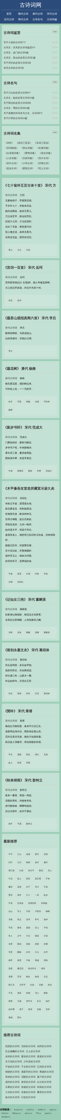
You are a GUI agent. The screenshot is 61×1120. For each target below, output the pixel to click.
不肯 (48, 878)
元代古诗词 (9, 19)
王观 (19, 1001)
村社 (28, 693)
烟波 (37, 936)
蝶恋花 (20, 968)
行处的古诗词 (28, 1097)
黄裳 (10, 1001)
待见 (10, 300)
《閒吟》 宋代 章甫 (18, 711)
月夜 (10, 919)
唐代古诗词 (38, 14)
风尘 (19, 919)
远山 (10, 911)
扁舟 (46, 862)
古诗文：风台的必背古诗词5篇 (20, 57)
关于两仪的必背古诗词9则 (17, 103)
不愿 (19, 824)
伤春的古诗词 (28, 1092)
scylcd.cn (30, 1109)
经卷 (37, 574)
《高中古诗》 (43, 158)
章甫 (28, 763)
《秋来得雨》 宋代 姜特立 (23, 780)
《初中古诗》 (11, 163)
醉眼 (19, 952)
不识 (10, 878)
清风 (46, 960)
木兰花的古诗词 (13, 1061)
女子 (28, 887)
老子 (21, 1009)
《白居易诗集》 (12, 153)
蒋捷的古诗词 (46, 1072)
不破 (10, 574)
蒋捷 (37, 960)
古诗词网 (30, 5)
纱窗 (46, 944)
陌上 (19, 878)
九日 (19, 862)
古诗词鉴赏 (52, 19)
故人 (10, 763)
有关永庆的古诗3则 (14, 68)
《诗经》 (9, 143)
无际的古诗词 (28, 1046)
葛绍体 (47, 693)
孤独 (28, 927)
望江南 (11, 870)
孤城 (10, 1017)
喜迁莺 (38, 878)
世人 (10, 936)
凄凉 (19, 993)
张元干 (31, 870)
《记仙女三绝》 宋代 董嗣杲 (25, 599)
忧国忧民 (32, 903)
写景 (19, 401)
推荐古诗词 (12, 1035)
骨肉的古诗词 (12, 1077)
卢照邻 (38, 911)
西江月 (11, 985)
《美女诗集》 (46, 153)
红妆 (32, 985)
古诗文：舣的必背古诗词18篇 (19, 98)
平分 (10, 754)
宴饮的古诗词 (28, 1056)
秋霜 (19, 763)
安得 (48, 1009)
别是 (10, 968)
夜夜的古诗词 (44, 1056)
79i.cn (38, 1113)
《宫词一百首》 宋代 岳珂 (23, 267)
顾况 (19, 944)
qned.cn (48, 1113)
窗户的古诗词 (44, 1077)
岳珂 (19, 300)
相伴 (46, 919)
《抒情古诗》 (43, 163)
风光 (50, 985)
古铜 (10, 582)
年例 (10, 471)
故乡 (46, 895)
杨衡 (10, 410)
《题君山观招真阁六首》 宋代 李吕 (30, 318)
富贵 (28, 878)
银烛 (28, 862)
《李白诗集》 (27, 148)
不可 (10, 854)
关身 (46, 574)
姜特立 (29, 824)
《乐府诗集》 (27, 158)
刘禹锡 (44, 903)
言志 (46, 976)
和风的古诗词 (44, 1087)
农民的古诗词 (44, 1046)
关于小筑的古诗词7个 (15, 42)
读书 (28, 919)
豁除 (30, 471)
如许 (37, 862)
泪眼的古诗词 (28, 1077)
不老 (28, 911)
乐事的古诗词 (12, 1087)
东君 (10, 944)
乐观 (37, 401)
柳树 (48, 911)
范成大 (49, 471)
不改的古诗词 (12, 1066)
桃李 (10, 960)
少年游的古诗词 (32, 1061)
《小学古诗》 (27, 163)
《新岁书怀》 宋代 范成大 (23, 427)
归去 (10, 693)
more (55, 31)
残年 (10, 824)
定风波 (20, 903)
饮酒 (28, 993)
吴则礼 (20, 582)
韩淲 (30, 1009)
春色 (19, 927)
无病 (46, 754)
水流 (46, 936)
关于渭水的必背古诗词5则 (17, 63)
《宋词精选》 (11, 148)
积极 (28, 401)
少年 (19, 936)
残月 (48, 1001)
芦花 (10, 903)
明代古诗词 (23, 19)
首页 (9, 13)
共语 (37, 693)
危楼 (37, 632)
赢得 (10, 887)
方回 (28, 250)
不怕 (46, 927)
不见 (10, 993)
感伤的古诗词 (12, 1082)
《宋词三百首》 (42, 143)
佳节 (46, 952)
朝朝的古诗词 (12, 1072)
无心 (37, 993)
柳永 (28, 976)
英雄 (28, 944)
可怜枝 (47, 401)
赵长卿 (11, 1009)
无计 (37, 887)
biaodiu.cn (6, 1117)
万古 (28, 936)
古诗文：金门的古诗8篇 (16, 52)
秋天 (10, 401)
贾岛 (10, 895)
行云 (37, 952)
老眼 (19, 754)
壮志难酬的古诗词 (14, 1051)
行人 (28, 895)
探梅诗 (20, 471)
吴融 (39, 1009)
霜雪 (19, 574)
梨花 (41, 870)
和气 (37, 919)
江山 (19, 854)
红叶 (10, 862)
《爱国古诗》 (27, 168)
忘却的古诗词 (44, 1066)
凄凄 (10, 976)
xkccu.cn (28, 1113)
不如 (46, 887)
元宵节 (22, 985)
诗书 (28, 952)
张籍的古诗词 (28, 1087)
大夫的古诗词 (12, 1092)
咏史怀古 (32, 968)
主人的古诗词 (33, 1051)
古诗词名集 (12, 133)
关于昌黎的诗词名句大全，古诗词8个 (23, 113)
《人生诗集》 (11, 158)
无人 (50, 870)
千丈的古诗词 (28, 1066)
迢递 (28, 854)
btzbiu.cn (41, 1109)
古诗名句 (38, 19)
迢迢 (19, 887)
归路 (41, 985)
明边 (28, 754)
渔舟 (19, 895)
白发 (21, 870)
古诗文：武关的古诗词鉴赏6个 (20, 47)
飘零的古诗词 (44, 1092)
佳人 (37, 927)
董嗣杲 (47, 632)
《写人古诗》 (43, 168)
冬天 (39, 1001)
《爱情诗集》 (30, 153)
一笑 (37, 895)
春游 (37, 976)
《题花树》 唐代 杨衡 (20, 368)
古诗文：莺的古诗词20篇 (17, 108)
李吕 (10, 351)
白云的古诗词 (44, 1082)
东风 (19, 632)
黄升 (37, 854)
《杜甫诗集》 (43, 148)
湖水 (37, 754)
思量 (37, 944)
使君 (19, 960)
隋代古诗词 (23, 14)
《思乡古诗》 (11, 168)
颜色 (46, 993)
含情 (46, 854)
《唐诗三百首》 (24, 143)
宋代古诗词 (52, 14)
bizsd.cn (5, 1113)
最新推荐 (10, 841)
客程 (19, 693)
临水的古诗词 (12, 1097)
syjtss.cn (52, 1109)
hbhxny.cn (16, 1113)
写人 (19, 911)
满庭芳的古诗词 (29, 1072)
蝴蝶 (28, 632)
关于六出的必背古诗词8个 (17, 92)
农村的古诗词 (12, 1056)
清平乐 (29, 1001)
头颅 (28, 574)
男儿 (10, 250)
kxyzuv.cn (18, 1109)
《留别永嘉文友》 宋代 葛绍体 (26, 650)
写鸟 (10, 927)
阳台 (19, 1017)
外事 (39, 471)
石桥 (10, 632)
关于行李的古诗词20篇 (15, 118)
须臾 (43, 968)
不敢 (28, 960)
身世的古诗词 (28, 1082)
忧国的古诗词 (12, 1046)
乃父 (19, 250)
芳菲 (19, 976)
